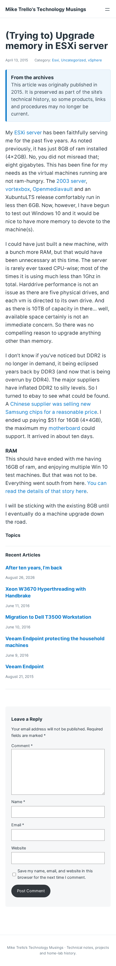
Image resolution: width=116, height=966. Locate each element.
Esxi (55, 60)
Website (18, 848)
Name (18, 801)
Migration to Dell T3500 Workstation (48, 617)
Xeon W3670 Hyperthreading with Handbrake (45, 592)
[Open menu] (107, 9)
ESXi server (28, 133)
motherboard (64, 428)
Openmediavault (53, 189)
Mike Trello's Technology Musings (45, 9)
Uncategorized (73, 60)
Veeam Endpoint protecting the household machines (54, 642)
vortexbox (17, 189)
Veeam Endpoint (24, 666)
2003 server (71, 181)
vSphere (95, 60)
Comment (22, 745)
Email (17, 824)
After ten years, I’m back (33, 567)
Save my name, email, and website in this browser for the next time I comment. (55, 874)
